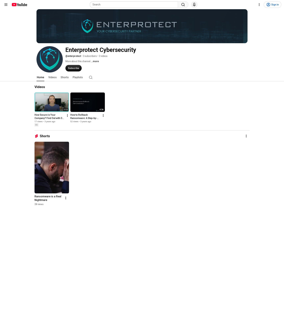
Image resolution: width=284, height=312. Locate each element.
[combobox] (135, 5)
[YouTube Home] (19, 4)
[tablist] (142, 77)
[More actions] (67, 115)
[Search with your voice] (194, 4)
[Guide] (6, 5)
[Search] (183, 4)
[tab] (40, 77)
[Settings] (259, 5)
